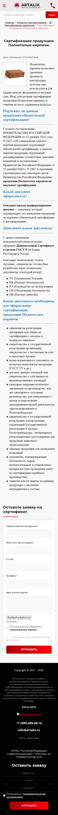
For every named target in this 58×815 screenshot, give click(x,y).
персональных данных (23, 629)
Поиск (51, 15)
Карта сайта (29, 706)
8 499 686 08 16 (53, 6)
